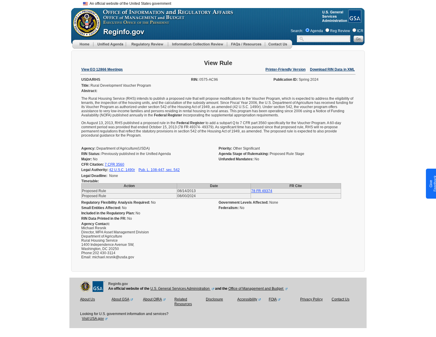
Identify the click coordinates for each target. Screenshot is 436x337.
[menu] (109, 44)
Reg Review (340, 31)
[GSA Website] (354, 20)
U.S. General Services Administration (180, 289)
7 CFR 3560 (114, 164)
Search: (297, 31)
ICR (360, 31)
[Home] (82, 47)
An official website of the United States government (129, 3)
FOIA (273, 299)
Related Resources (183, 301)
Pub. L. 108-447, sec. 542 (159, 170)
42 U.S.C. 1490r (122, 170)
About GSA (120, 299)
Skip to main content (221, 2)
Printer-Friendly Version (285, 69)
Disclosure (214, 299)
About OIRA (152, 299)
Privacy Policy (311, 299)
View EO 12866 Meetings (102, 69)
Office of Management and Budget (256, 289)
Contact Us (340, 299)
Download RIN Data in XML (332, 69)
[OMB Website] (84, 34)
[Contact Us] (278, 47)
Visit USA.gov (93, 319)
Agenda (316, 31)
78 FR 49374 (261, 191)
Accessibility (247, 299)
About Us (87, 299)
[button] (109, 44)
